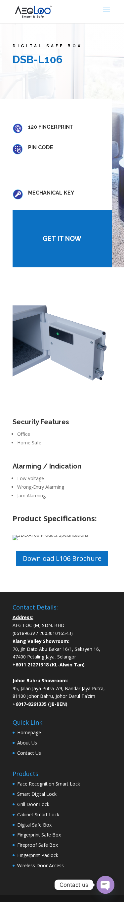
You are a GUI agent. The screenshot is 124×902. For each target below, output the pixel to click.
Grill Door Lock (33, 804)
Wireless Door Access (40, 865)
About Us (27, 743)
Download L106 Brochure (62, 558)
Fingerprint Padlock (37, 855)
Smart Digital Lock (37, 794)
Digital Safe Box (34, 825)
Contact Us (29, 753)
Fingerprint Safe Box (39, 835)
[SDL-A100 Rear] (62, 345)
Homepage (29, 732)
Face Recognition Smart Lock (48, 784)
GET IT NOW (62, 239)
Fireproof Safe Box (37, 845)
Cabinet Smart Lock (38, 814)
